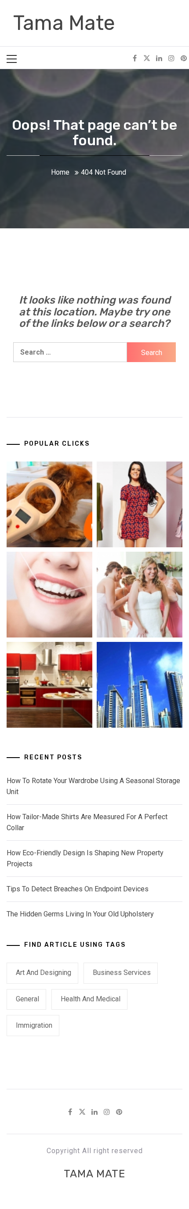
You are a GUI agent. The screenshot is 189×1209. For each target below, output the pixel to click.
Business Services (122, 972)
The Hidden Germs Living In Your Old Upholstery (80, 914)
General (27, 999)
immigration (34, 1025)
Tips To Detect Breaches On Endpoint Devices (78, 889)
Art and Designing (43, 972)
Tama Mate (64, 23)
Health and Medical (90, 999)
